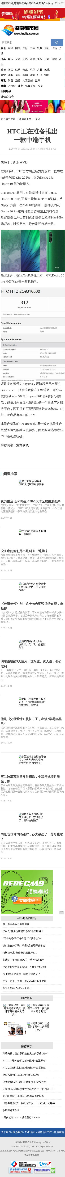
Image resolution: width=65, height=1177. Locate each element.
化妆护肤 (30, 86)
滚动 (54, 48)
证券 (25, 59)
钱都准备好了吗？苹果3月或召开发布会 (24, 945)
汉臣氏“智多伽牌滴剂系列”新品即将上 (23, 931)
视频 (39, 48)
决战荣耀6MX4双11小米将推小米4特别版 (24, 1082)
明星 (32, 69)
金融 (17, 59)
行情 (39, 75)
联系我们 (18, 1132)
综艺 (17, 69)
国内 (17, 48)
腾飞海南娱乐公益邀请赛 (16, 924)
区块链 (12, 86)
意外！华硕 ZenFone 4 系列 (17, 988)
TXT (49, 1132)
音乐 (25, 69)
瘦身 (40, 86)
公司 (47, 59)
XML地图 (30, 1132)
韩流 (47, 69)
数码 (37, 80)
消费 (10, 80)
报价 (47, 75)
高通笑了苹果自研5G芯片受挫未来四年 (23, 960)
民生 (32, 48)
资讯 (37, 119)
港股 (32, 59)
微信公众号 (7, 96)
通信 (17, 80)
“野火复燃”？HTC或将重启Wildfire (21, 1117)
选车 (17, 75)
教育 (10, 69)
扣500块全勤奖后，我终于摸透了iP (21, 974)
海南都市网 (25, 119)
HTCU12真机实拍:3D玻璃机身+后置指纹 (24, 1067)
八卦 (39, 69)
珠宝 (20, 86)
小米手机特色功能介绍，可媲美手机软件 (24, 967)
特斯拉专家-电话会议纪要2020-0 (20, 952)
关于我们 (59, 3)
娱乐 (10, 59)
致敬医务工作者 (11, 1110)
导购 (25, 75)
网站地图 (42, 1132)
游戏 (10, 75)
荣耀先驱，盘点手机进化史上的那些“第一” (25, 1053)
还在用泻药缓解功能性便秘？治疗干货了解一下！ (29, 1089)
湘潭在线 (22, 445)
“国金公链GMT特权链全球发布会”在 (22, 938)
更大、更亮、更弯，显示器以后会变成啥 (24, 981)
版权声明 (59, 1132)
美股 (39, 59)
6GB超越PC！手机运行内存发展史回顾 (23, 1096)
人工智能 (28, 80)
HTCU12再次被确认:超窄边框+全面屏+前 (25, 1060)
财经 (10, 48)
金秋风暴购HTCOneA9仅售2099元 (21, 1075)
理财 (54, 59)
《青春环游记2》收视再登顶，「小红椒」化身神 (29, 1103)
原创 (47, 48)
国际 (25, 48)
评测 (32, 75)
